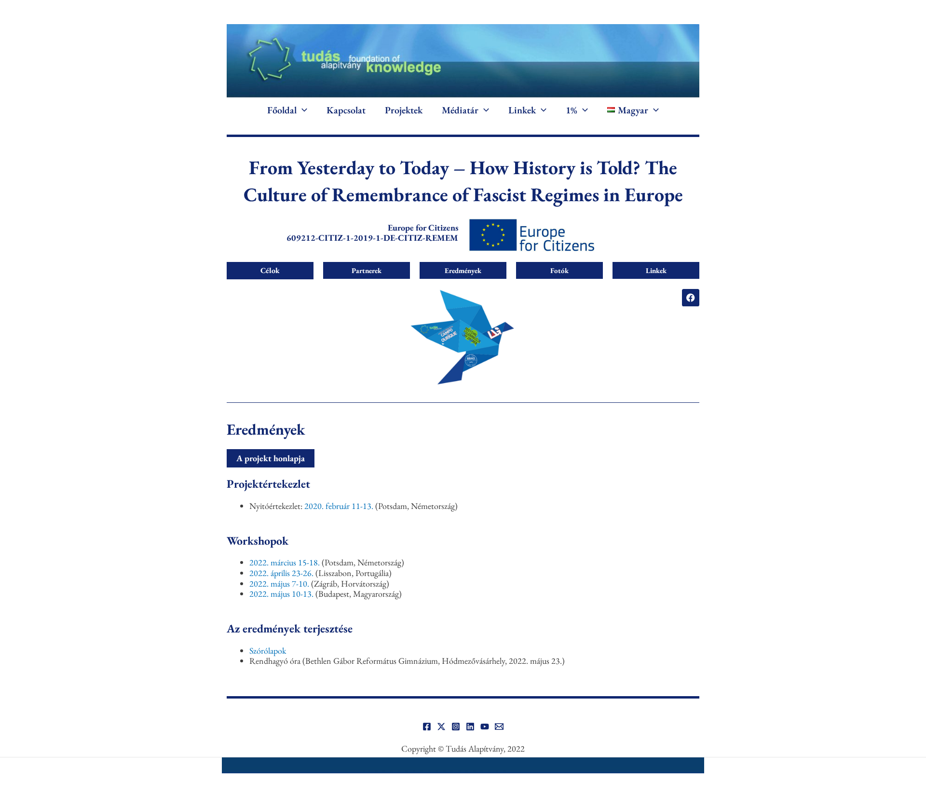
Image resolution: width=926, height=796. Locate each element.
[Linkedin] (470, 726)
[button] (302, 110)
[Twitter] (441, 726)
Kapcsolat (346, 110)
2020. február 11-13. (339, 505)
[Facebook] (426, 726)
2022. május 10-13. (281, 593)
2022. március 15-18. (284, 562)
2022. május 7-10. (279, 583)
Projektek (403, 110)
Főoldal (282, 110)
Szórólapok (267, 650)
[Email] (499, 726)
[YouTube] (484, 726)
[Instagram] (455, 726)
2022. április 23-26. (282, 572)
